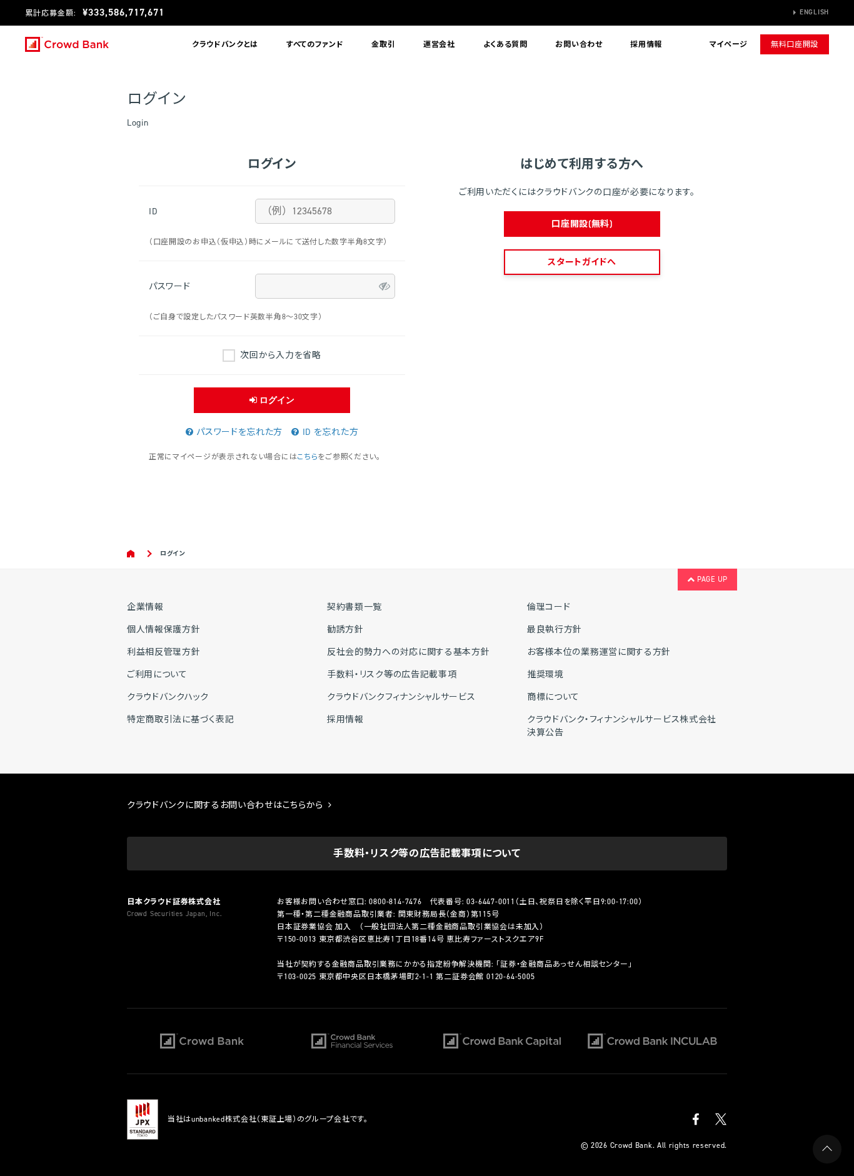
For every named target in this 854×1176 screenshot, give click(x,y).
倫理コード (549, 607)
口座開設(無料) (582, 224)
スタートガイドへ (582, 262)
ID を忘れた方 (328, 432)
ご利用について (157, 674)
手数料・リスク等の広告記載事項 (392, 674)
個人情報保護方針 (164, 629)
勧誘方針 (345, 629)
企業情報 (145, 607)
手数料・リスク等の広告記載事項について (426, 853)
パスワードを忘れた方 (238, 432)
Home (131, 553)
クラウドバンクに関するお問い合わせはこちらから (226, 805)
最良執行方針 (554, 629)
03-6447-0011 (490, 902)
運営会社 (439, 44)
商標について (553, 697)
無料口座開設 (794, 44)
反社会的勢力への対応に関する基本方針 (408, 652)
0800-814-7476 (395, 902)
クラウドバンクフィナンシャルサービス (401, 697)
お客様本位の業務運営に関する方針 (599, 652)
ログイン (275, 400)
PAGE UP (711, 579)
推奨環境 (545, 674)
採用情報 (646, 44)
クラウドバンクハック (168, 697)
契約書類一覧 (354, 607)
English (814, 12)
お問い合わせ (578, 44)
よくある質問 (505, 44)
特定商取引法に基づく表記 (180, 719)
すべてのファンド (315, 44)
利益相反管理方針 (164, 652)
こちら (307, 457)
